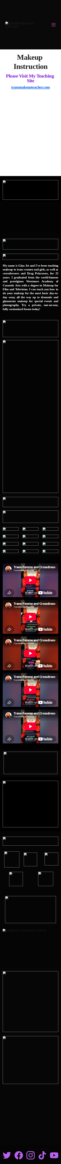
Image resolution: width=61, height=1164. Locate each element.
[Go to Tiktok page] (42, 1155)
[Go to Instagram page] (30, 1155)
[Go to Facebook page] (19, 1155)
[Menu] (54, 24)
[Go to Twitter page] (7, 1155)
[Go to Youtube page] (54, 1155)
